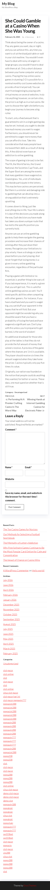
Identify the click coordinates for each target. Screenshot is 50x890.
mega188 (7, 860)
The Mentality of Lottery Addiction (20, 542)
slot (5, 677)
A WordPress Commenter (16, 570)
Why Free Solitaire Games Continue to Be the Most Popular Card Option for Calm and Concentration (24, 551)
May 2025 (8, 638)
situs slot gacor (10, 692)
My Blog (8, 4)
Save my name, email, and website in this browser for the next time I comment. (23, 497)
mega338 (7, 756)
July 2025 (8, 629)
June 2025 (8, 634)
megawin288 (9, 722)
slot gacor (8, 670)
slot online (8, 674)
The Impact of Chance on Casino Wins (21, 560)
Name (8, 467)
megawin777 (9, 737)
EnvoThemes (30, 885)
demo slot (8, 800)
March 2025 (9, 648)
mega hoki (8, 823)
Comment (11, 429)
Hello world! (38, 570)
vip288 (6, 852)
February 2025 (10, 653)
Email (28, 467)
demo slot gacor (11, 793)
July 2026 (8, 580)
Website (9, 479)
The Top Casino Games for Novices (20, 529)
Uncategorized (20, 392)
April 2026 (8, 590)
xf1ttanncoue (29, 37)
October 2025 (10, 614)
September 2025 (11, 619)
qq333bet (8, 834)
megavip (7, 845)
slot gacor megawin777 (14, 700)
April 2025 (8, 643)
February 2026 (10, 594)
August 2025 (9, 624)
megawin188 (9, 804)
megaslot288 (9, 703)
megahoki (8, 808)
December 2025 (11, 604)
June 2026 (8, 585)
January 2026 (9, 599)
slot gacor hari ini (11, 696)
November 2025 (11, 609)
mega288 (7, 774)
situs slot (7, 815)
